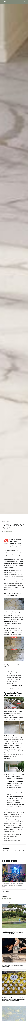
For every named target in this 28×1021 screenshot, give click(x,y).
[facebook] (2, 898)
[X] (7, 852)
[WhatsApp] (15, 852)
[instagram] (5, 898)
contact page (9, 836)
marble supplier (18, 816)
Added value (5, 521)
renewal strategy (14, 739)
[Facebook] (3, 852)
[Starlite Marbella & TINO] (14, 971)
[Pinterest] (19, 852)
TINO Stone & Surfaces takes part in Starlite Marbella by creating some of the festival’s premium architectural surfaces (13, 999)
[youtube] (7, 898)
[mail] (10, 898)
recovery (15, 634)
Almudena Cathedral (11, 823)
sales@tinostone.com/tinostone (12, 840)
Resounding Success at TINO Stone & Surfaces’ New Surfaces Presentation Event (12, 885)
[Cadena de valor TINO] (14, 939)
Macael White (17, 713)
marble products (11, 679)
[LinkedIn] (11, 852)
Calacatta (10, 614)
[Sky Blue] (14, 1006)
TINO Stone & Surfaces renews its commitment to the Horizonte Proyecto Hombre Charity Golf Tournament (12, 932)
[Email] (23, 852)
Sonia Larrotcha (8, 531)
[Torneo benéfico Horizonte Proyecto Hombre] (14, 904)
